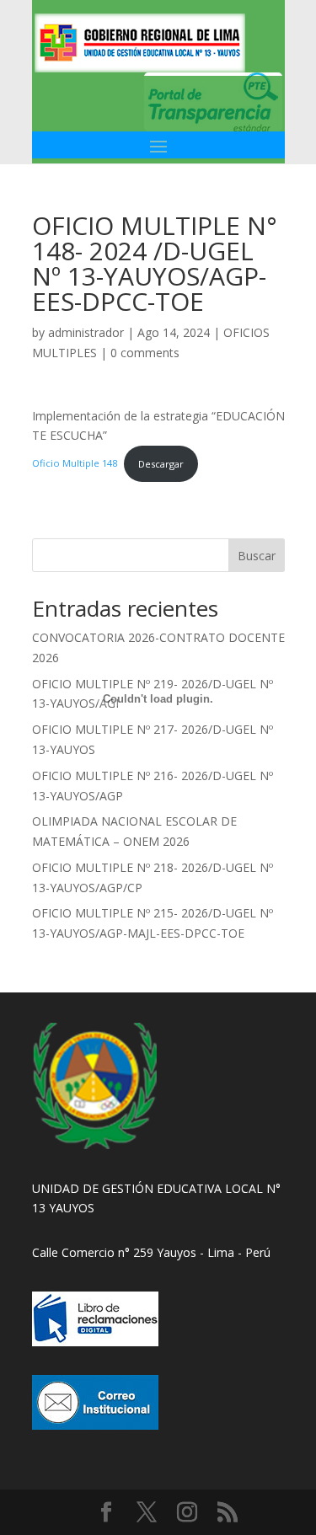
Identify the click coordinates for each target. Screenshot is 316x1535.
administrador (86, 332)
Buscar (257, 556)
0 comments (144, 353)
